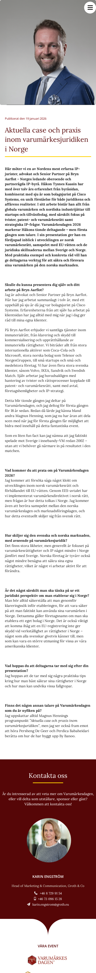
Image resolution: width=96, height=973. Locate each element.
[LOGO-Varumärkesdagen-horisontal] (48, 957)
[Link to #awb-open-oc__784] (90, 8)
